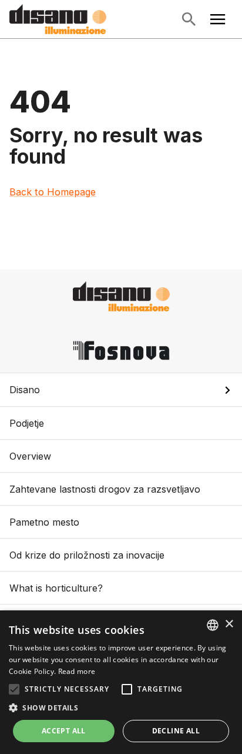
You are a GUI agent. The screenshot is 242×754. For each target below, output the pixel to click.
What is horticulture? (56, 588)
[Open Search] (188, 19)
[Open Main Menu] (218, 19)
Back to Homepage (52, 192)
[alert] (121, 682)
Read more (77, 671)
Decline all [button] (176, 731)
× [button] (228, 624)
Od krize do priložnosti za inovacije (86, 555)
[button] (121, 389)
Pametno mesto (44, 522)
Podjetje (26, 423)
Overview (30, 456)
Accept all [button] (64, 731)
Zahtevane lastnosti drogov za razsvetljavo (104, 489)
